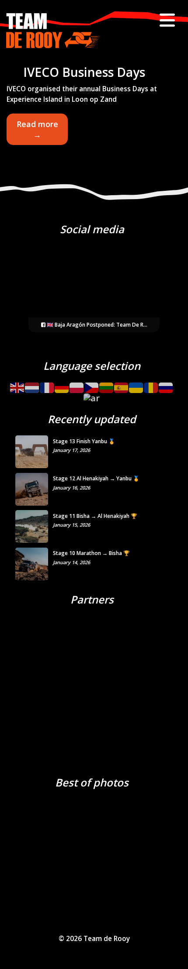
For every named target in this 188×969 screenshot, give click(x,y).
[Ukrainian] (136, 384)
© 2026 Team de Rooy (94, 938)
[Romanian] (151, 384)
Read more (42, 132)
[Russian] (166, 384)
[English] (17, 384)
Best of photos (92, 782)
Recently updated (92, 419)
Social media (92, 229)
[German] (62, 384)
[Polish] (77, 384)
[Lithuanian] (106, 384)
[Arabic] (92, 395)
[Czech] (91, 384)
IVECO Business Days (84, 72)
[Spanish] (121, 384)
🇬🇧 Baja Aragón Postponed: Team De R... (96, 324)
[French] (47, 384)
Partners (92, 599)
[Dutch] (32, 384)
